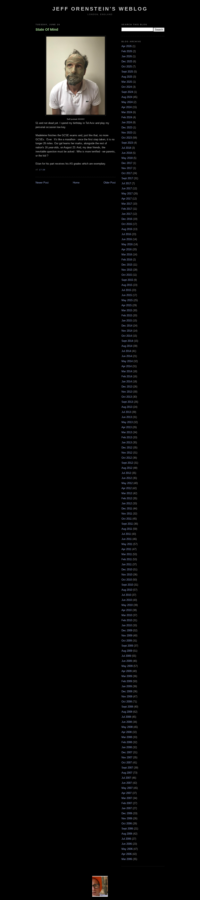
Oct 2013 (126, 396)
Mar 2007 (126, 798)
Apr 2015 (126, 305)
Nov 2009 (126, 635)
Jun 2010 (126, 600)
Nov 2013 (126, 391)
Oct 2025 (126, 66)
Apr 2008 (126, 732)
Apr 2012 (126, 488)
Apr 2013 (126, 427)
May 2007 (127, 787)
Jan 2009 (126, 686)
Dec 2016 (126, 218)
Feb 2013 (126, 437)
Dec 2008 (126, 691)
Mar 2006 (126, 859)
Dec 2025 (126, 61)
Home (76, 182)
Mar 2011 (126, 554)
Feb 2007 (126, 803)
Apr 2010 (126, 610)
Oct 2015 (126, 274)
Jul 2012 (126, 472)
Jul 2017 (126, 183)
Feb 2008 (126, 742)
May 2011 (126, 544)
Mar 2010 (126, 615)
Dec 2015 (126, 264)
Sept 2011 (127, 523)
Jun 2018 (126, 152)
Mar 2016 (126, 254)
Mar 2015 (126, 310)
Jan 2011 (126, 564)
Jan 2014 (126, 381)
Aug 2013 (126, 406)
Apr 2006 (126, 854)
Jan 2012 (126, 503)
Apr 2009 (126, 671)
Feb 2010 (126, 620)
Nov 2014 (126, 330)
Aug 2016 (126, 229)
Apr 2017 (126, 198)
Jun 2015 (126, 295)
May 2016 (127, 244)
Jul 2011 (126, 533)
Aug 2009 (126, 650)
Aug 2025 (126, 76)
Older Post (110, 182)
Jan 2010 (126, 625)
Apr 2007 (126, 793)
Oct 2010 (126, 579)
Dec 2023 (126, 127)
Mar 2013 (126, 432)
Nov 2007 (126, 757)
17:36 (42, 170)
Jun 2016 (126, 239)
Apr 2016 (126, 249)
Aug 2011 (126, 528)
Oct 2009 (126, 640)
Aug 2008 (126, 711)
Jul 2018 (126, 147)
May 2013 (127, 422)
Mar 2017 (126, 203)
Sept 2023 (127, 142)
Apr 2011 (126, 549)
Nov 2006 (126, 818)
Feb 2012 (126, 498)
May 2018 (127, 158)
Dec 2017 (126, 163)
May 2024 (127, 102)
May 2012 (127, 483)
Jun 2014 (126, 356)
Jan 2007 (126, 808)
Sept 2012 (127, 462)
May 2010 (127, 605)
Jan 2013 (126, 442)
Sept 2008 (127, 706)
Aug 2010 (126, 589)
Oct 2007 (126, 762)
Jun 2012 (126, 478)
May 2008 (127, 727)
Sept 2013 (127, 401)
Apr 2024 (126, 107)
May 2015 (127, 300)
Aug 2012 (126, 467)
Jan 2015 (126, 320)
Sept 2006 (127, 828)
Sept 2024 (127, 91)
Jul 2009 (126, 655)
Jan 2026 (126, 56)
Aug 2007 (126, 772)
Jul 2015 (126, 290)
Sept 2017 (127, 178)
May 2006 (127, 848)
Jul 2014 (126, 351)
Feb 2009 (126, 681)
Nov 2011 (126, 513)
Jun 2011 (126, 539)
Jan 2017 (126, 213)
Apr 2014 (126, 366)
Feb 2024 (126, 117)
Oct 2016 (126, 224)
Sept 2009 (127, 645)
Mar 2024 (126, 112)
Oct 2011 (126, 518)
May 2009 (127, 666)
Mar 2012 (126, 493)
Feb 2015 (126, 315)
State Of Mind (47, 29)
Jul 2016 (126, 234)
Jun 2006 (126, 843)
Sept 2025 (127, 71)
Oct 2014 (126, 335)
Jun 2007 (126, 782)
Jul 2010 (126, 594)
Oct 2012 (126, 457)
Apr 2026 (126, 46)
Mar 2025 (126, 81)
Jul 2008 (126, 716)
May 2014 (127, 361)
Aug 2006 (126, 833)
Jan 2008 (126, 747)
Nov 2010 (126, 574)
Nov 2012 (126, 452)
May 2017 (127, 193)
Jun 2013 (126, 417)
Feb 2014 (126, 376)
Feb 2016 (126, 259)
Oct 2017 (126, 173)
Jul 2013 (126, 412)
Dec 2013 (126, 386)
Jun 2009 (126, 660)
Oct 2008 (126, 701)
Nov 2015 (126, 269)
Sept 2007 (127, 767)
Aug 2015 (126, 285)
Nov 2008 (126, 696)
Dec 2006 (126, 813)
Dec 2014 (126, 325)
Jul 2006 (126, 838)
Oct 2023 (126, 137)
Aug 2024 (126, 97)
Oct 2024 (126, 86)
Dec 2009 (126, 630)
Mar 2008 (126, 737)
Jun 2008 (126, 721)
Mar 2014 (126, 371)
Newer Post (42, 182)
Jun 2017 (126, 188)
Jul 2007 (126, 777)
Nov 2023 (126, 132)
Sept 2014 (127, 340)
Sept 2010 (127, 584)
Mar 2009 (126, 676)
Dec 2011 (126, 508)
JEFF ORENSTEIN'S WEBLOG (100, 9)
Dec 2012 (126, 447)
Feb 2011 (126, 559)
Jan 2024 (126, 122)
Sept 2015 (127, 279)
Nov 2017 (126, 168)
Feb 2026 (126, 51)
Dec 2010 (126, 569)
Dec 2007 (126, 752)
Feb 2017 (126, 208)
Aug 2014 (126, 345)
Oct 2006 (126, 823)
